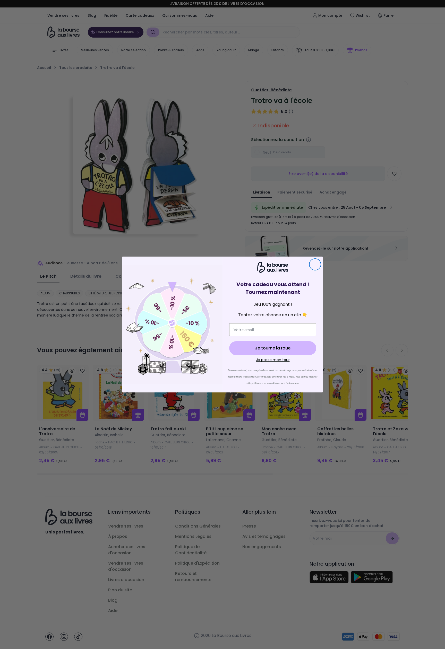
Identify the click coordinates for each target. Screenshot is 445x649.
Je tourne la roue (272, 348)
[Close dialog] (315, 264)
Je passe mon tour (273, 359)
